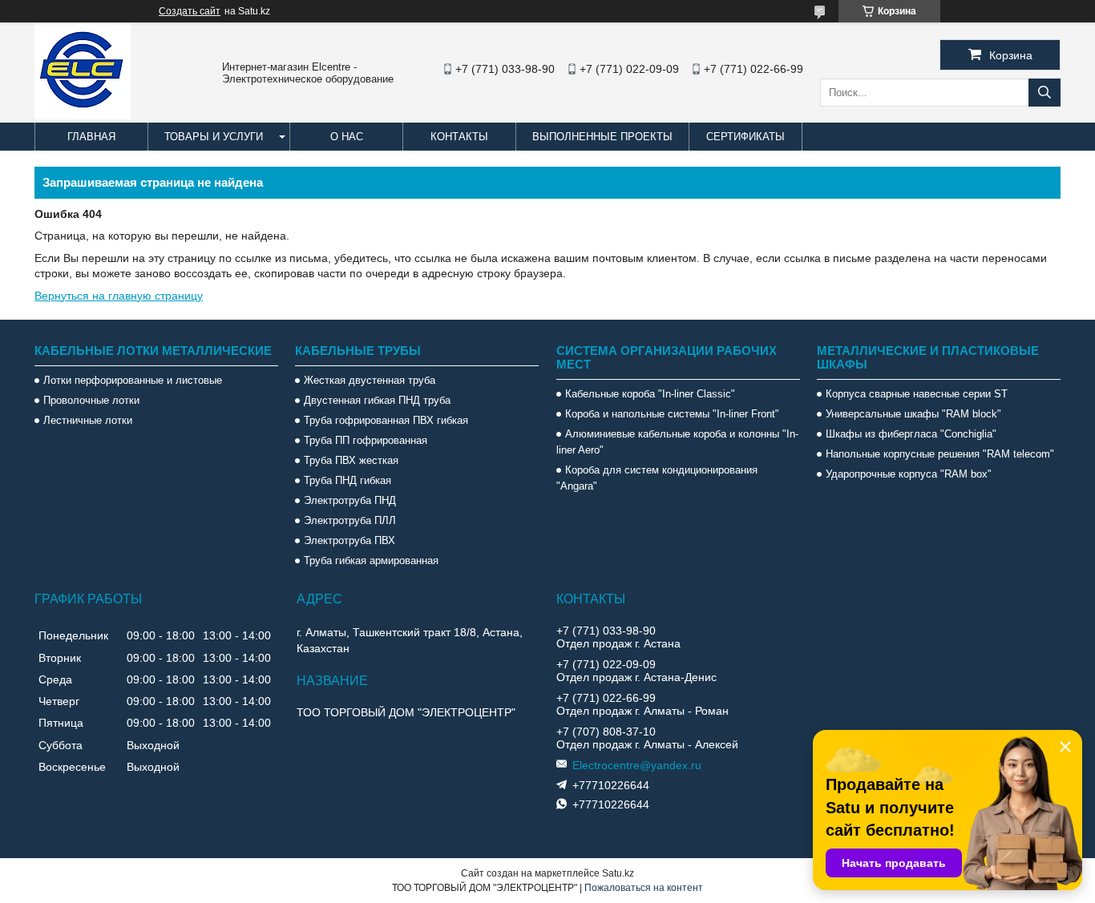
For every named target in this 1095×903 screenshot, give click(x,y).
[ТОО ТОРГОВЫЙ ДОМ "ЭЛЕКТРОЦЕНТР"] (82, 115)
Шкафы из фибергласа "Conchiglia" (911, 434)
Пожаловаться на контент (643, 887)
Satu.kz (618, 873)
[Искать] (1044, 93)
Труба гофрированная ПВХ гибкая (386, 420)
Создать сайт (189, 11)
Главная (91, 137)
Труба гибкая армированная (371, 560)
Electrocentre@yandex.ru (636, 765)
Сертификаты (745, 137)
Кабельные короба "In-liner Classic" (650, 394)
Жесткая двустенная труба (369, 380)
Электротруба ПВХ (349, 540)
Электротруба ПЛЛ (350, 520)
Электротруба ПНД (350, 500)
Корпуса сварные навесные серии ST (917, 394)
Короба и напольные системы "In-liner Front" (672, 414)
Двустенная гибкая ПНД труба (377, 400)
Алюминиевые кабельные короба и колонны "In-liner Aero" (677, 442)
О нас (346, 137)
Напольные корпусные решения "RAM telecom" (940, 454)
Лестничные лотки (87, 420)
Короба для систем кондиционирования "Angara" (657, 478)
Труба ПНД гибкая (347, 480)
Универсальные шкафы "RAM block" (913, 414)
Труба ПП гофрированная (365, 440)
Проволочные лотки (91, 400)
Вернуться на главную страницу (118, 295)
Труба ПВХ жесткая (351, 460)
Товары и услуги (213, 137)
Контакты (459, 137)
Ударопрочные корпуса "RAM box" (909, 474)
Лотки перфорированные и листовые (132, 380)
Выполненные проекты (602, 137)
